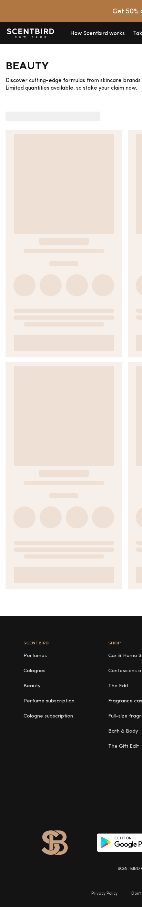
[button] (97, 33)
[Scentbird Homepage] (30, 32)
